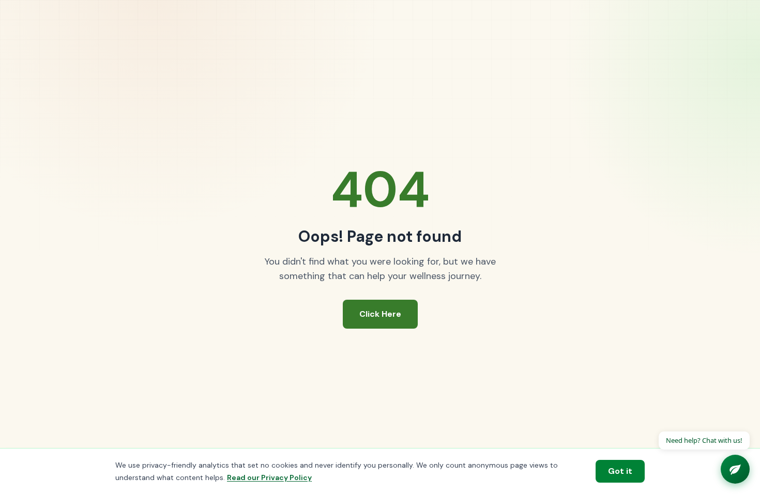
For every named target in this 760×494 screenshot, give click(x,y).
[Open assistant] (735, 469)
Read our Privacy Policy (269, 477)
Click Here (380, 313)
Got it (620, 471)
